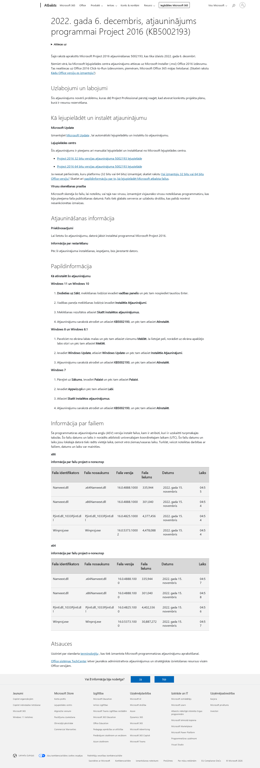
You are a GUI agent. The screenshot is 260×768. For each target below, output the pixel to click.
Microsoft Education (102, 698)
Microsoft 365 (67, 5)
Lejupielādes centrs (63, 705)
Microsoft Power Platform (183, 732)
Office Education (100, 723)
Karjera (213, 698)
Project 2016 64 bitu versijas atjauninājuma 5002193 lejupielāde (99, 166)
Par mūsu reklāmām (187, 760)
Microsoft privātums (219, 705)
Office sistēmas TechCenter (69, 661)
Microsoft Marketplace (181, 726)
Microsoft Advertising (140, 729)
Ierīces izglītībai (100, 705)
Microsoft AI (135, 698)
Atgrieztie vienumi (62, 711)
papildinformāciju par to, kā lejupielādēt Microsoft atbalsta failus (126, 178)
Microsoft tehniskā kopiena (183, 720)
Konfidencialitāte (123, 760)
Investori (214, 711)
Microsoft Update (77, 135)
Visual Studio (177, 744)
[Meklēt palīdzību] (233, 5)
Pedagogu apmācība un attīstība (108, 729)
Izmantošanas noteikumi (147, 760)
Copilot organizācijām (23, 698)
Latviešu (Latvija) (26, 755)
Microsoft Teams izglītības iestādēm (110, 711)
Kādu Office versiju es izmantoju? (73, 73)
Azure (132, 711)
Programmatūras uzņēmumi (184, 738)
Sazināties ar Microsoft (99, 760)
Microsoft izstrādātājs (181, 698)
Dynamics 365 (136, 717)
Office (82, 5)
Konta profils (60, 698)
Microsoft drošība (138, 705)
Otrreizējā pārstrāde (63, 723)
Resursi (148, 5)
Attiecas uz (60, 44)
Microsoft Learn (178, 705)
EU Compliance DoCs (211, 760)
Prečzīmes (168, 760)
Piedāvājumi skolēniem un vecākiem (109, 735)
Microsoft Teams (137, 741)
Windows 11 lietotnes (23, 717)
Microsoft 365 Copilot (140, 735)
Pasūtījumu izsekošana (64, 717)
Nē (164, 679)
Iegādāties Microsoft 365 (174, 5)
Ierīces (110, 5)
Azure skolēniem (100, 741)
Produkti (95, 5)
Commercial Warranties (65, 729)
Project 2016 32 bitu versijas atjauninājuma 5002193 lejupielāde (99, 158)
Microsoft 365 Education (104, 717)
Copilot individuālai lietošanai (27, 705)
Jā (140, 679)
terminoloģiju (89, 653)
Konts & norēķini (130, 5)
